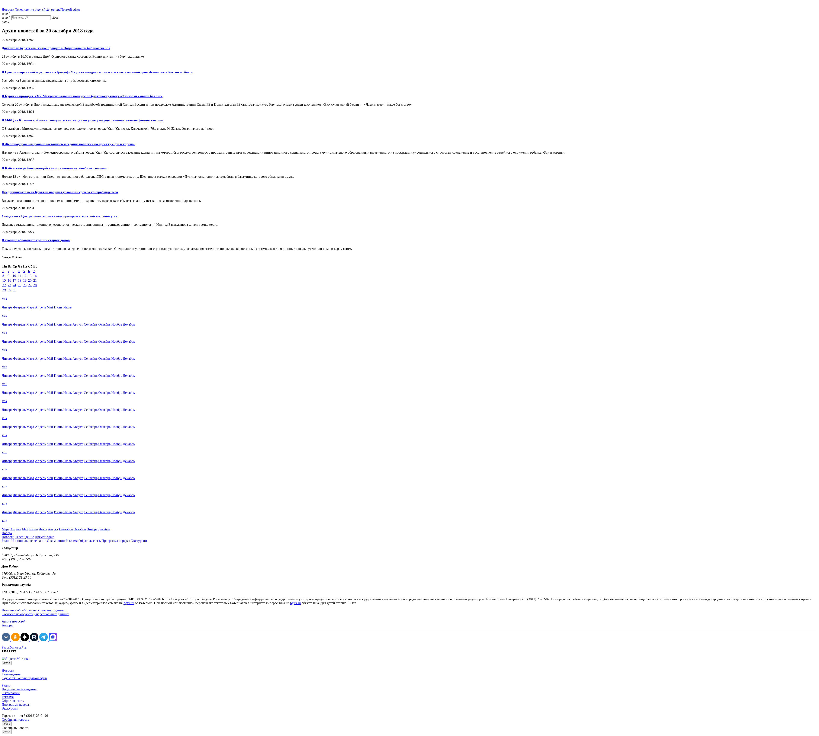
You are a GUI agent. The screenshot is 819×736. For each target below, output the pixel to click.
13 (30, 276)
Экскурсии (139, 541)
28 (35, 285)
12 (24, 276)
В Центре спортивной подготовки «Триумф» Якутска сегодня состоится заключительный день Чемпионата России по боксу (97, 72)
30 (9, 290)
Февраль (19, 307)
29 (4, 290)
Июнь (58, 307)
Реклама (72, 541)
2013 (4, 520)
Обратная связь (89, 541)
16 (9, 280)
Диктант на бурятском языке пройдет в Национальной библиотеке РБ (56, 48)
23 (9, 285)
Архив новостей (14, 621)
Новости (8, 9)
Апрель (40, 307)
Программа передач (116, 541)
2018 (4, 435)
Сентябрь (90, 324)
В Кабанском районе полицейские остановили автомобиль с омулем (54, 168)
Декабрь (129, 324)
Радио (6, 541)
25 (19, 285)
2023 (4, 350)
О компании (56, 541)
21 (35, 280)
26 (24, 285)
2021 (4, 384)
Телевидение (24, 9)
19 (24, 280)
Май (50, 307)
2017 (4, 452)
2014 (4, 503)
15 (4, 280)
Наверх (7, 533)
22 (4, 285)
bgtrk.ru (128, 603)
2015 (4, 486)
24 (14, 285)
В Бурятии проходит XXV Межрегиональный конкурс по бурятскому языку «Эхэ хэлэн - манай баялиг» (82, 96)
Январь (7, 307)
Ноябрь (116, 324)
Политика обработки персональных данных (34, 610)
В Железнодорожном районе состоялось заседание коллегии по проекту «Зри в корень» (68, 144)
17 (14, 280)
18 (19, 280)
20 (30, 280)
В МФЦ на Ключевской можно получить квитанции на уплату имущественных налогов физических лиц (82, 120)
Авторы (7, 625)
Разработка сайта (14, 647)
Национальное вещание (28, 541)
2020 (4, 401)
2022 (4, 367)
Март (30, 307)
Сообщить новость (15, 719)
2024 (4, 333)
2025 (4, 316)
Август (78, 324)
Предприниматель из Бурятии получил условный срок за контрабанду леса (60, 192)
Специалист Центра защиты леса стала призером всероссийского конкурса (60, 216)
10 (14, 276)
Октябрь (104, 324)
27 (30, 285)
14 (35, 276)
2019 (4, 418)
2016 (4, 469)
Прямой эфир (57, 9)
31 (14, 290)
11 (19, 276)
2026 (4, 299)
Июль (67, 307)
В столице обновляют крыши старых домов (36, 240)
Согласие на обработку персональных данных (35, 614)
